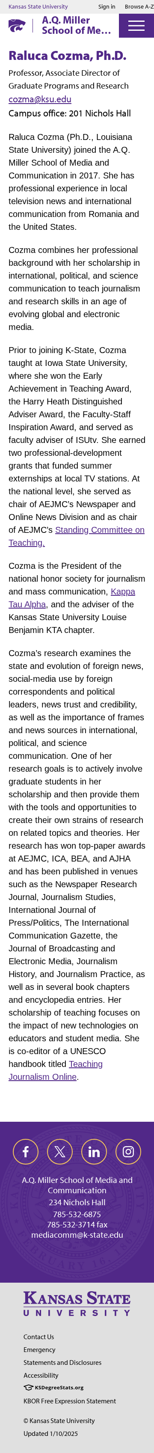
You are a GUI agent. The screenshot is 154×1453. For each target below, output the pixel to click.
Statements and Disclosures (62, 1362)
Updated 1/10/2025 (51, 1433)
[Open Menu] (136, 26)
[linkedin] (94, 1152)
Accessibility (41, 1375)
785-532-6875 (77, 1214)
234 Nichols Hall (77, 1202)
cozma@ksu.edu (40, 99)
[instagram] (128, 1152)
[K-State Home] (17, 25)
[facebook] (25, 1152)
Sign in (107, 6)
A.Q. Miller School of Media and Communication (79, 24)
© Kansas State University (59, 1421)
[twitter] (60, 1152)
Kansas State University (38, 6)
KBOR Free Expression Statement (70, 1401)
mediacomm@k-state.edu (77, 1235)
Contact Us (39, 1337)
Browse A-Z (139, 6)
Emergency (40, 1350)
